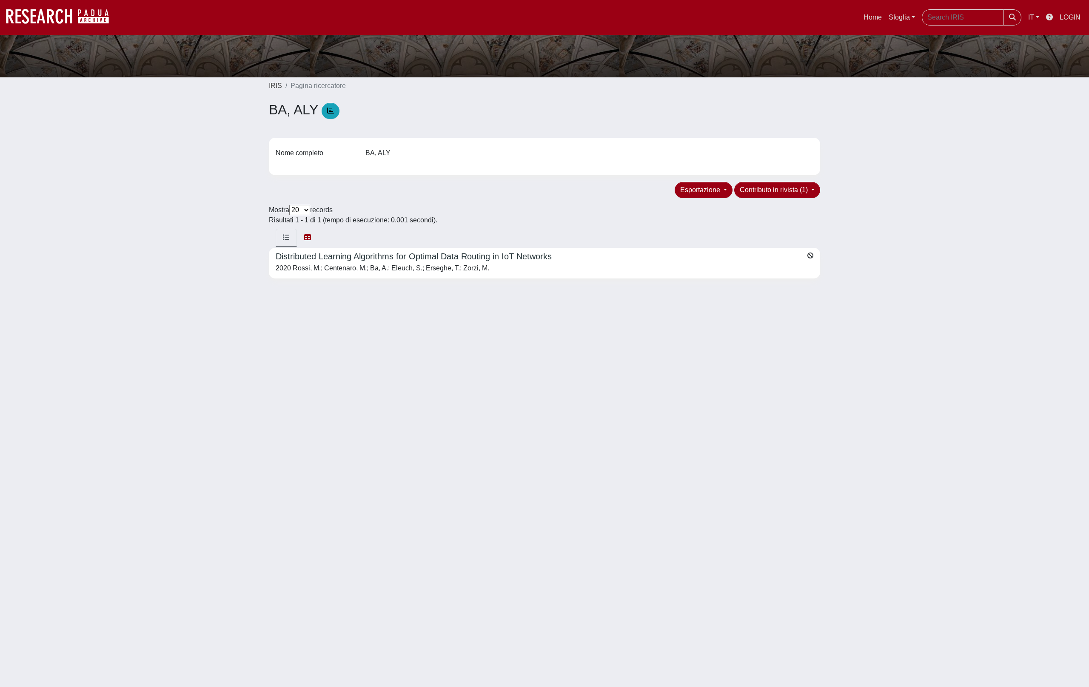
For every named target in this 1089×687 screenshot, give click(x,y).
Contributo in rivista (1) (775, 189)
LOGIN (1070, 17)
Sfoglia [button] (899, 17)
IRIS (275, 85)
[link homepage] (61, 17)
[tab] (286, 238)
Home (873, 17)
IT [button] (1031, 17)
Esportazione (701, 189)
